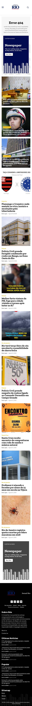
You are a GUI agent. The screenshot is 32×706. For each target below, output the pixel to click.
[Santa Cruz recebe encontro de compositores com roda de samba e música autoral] (16, 418)
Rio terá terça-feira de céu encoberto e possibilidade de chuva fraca (15, 348)
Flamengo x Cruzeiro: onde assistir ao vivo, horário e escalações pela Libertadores (15, 207)
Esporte (4, 201)
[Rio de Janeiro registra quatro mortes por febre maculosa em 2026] (16, 510)
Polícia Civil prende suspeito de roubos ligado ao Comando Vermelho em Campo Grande (15, 394)
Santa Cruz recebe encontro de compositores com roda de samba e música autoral (15, 441)
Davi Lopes (4, 213)
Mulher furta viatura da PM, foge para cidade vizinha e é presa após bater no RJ (14, 302)
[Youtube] (21, 602)
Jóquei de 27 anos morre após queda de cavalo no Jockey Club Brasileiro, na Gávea (16, 648)
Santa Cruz (5, 435)
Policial (4, 248)
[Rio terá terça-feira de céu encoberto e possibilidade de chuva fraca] (16, 325)
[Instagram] (15, 602)
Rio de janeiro (6, 96)
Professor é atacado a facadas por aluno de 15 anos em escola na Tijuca (14, 487)
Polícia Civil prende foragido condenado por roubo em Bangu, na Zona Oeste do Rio (15, 255)
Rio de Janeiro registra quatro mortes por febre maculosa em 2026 (14, 532)
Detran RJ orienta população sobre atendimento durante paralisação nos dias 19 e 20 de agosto (16, 655)
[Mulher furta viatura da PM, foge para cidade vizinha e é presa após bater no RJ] (16, 278)
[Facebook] (12, 602)
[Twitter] (18, 602)
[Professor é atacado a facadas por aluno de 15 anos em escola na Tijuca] (16, 465)
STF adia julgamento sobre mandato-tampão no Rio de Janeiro (15, 642)
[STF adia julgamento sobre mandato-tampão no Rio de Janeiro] (16, 91)
